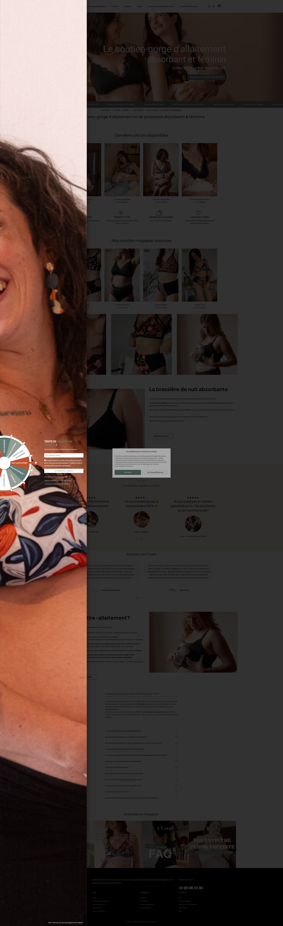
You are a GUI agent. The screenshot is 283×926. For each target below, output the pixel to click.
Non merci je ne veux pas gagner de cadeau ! (65, 922)
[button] (84, 3)
